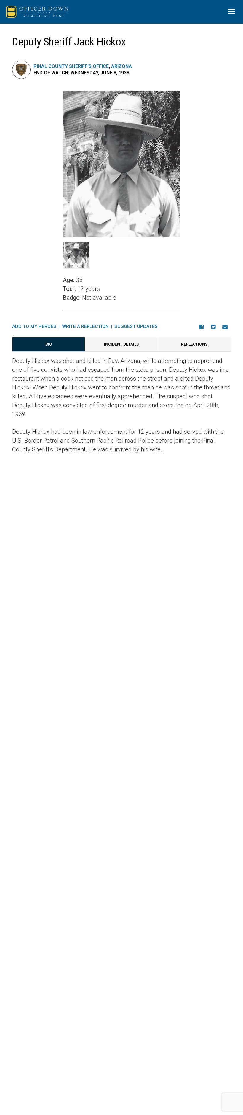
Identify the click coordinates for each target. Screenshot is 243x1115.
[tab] (48, 344)
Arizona (121, 66)
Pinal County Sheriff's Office (71, 66)
